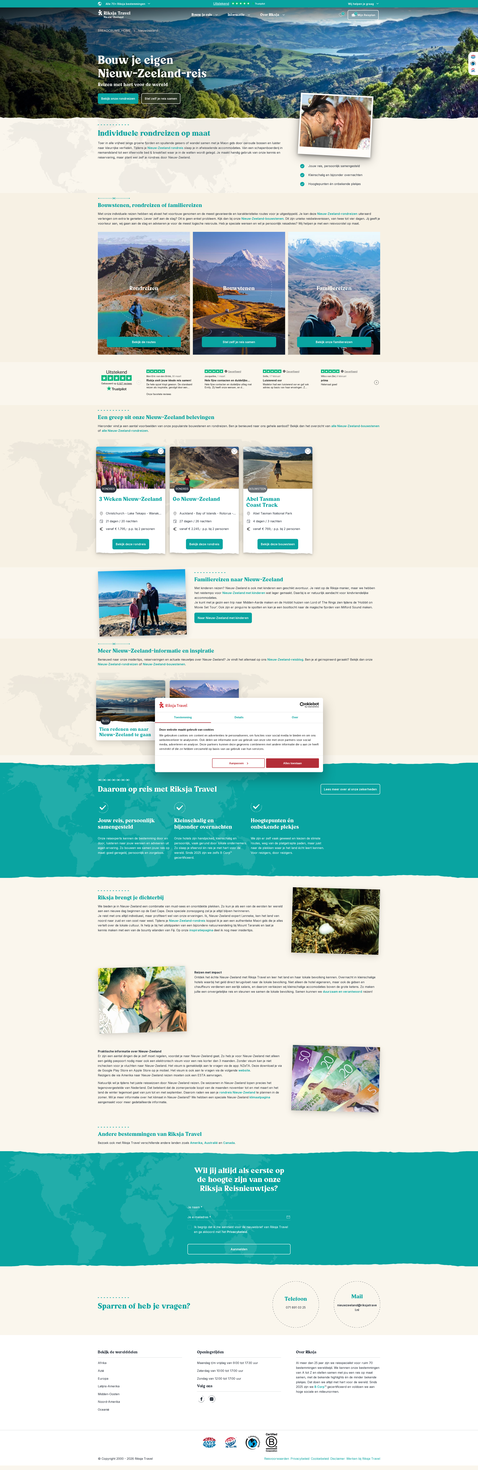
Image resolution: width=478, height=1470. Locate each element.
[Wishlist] (341, 15)
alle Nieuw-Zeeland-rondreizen (125, 431)
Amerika (196, 1143)
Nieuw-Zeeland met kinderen (244, 593)
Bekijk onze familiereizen (334, 342)
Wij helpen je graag (361, 3)
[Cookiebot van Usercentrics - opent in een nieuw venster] (302, 705)
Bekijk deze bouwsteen (278, 544)
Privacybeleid (237, 1232)
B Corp (320, 1387)
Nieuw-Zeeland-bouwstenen (164, 664)
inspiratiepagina (201, 930)
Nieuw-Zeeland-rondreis (187, 921)
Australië (211, 1143)
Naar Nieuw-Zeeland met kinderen (223, 618)
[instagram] (211, 1399)
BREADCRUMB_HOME (114, 30)
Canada (229, 1143)
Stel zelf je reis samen (161, 98)
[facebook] (201, 1399)
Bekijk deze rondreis (131, 544)
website (244, 1070)
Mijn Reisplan (365, 15)
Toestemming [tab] (183, 717)
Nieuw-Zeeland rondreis (165, 148)
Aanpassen (236, 763)
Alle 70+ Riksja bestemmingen (125, 3)
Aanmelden (239, 1249)
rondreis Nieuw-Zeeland (237, 1092)
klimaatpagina (259, 1097)
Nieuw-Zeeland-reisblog (285, 659)
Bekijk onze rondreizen (118, 98)
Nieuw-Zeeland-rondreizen (337, 214)
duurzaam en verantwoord (342, 991)
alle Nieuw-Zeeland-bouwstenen (355, 426)
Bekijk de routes (144, 342)
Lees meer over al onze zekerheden (350, 789)
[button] (205, 14)
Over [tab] (295, 717)
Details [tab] (239, 717)
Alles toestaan (292, 763)
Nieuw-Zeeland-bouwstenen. (262, 218)
